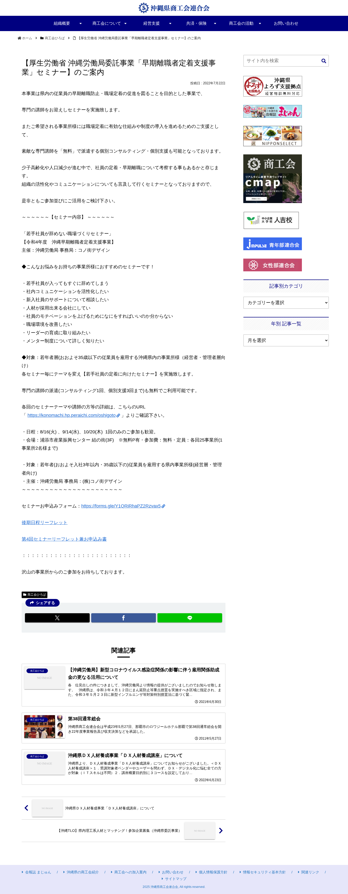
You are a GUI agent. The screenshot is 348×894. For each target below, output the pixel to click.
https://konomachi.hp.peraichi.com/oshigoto (72, 415)
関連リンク (310, 872)
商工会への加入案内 (130, 872)
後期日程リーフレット (45, 522)
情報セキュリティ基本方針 (264, 872)
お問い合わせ (172, 872)
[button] (323, 61)
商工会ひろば (37, 594)
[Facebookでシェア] (123, 617)
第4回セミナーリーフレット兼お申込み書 (64, 539)
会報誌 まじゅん (38, 872)
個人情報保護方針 (213, 872)
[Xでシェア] (57, 617)
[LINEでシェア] (189, 617)
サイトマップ (175, 879)
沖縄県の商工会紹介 (83, 872)
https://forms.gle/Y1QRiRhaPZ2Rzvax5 (121, 506)
